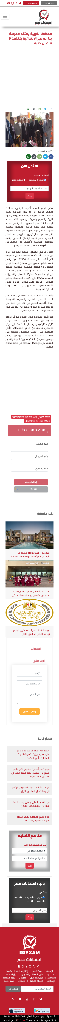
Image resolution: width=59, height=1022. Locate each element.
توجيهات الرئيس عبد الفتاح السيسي (37, 420)
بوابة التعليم (36, 971)
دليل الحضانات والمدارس (32, 974)
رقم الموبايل (41, 456)
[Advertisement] (29, 77)
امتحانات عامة (17, 180)
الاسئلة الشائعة (36, 981)
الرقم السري (41, 468)
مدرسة (28, 897)
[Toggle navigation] (5, 16)
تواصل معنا (9, 981)
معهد (28, 901)
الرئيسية (49, 971)
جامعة (39, 901)
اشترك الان (13, 988)
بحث (30, 196)
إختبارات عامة (22, 971)
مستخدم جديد (32, 3)
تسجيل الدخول (49, 3)
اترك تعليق (39, 660)
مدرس (39, 897)
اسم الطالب (42, 444)
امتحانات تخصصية (36, 180)
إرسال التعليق (29, 711)
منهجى (22, 978)
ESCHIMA (21, 1020)
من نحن (21, 981)
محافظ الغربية (44, 416)
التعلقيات (36, 648)
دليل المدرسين (36, 978)
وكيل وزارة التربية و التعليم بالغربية (24, 416)
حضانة (17, 897)
